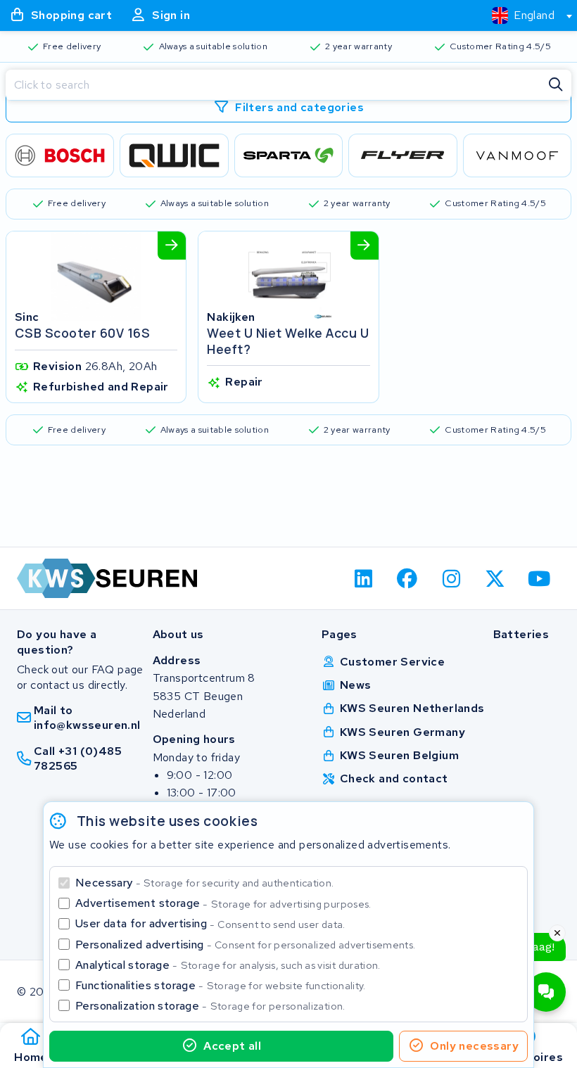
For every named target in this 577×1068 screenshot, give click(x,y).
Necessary (204, 882)
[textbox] (523, 15)
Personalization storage (210, 1005)
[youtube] (539, 578)
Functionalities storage (220, 985)
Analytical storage (228, 965)
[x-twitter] (495, 578)
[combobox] (526, 15)
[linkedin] (363, 578)
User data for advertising (210, 923)
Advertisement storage (223, 903)
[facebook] (408, 578)
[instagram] (451, 578)
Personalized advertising (245, 944)
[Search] (555, 85)
